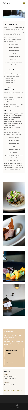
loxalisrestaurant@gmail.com (13, 390)
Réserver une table (11, 352)
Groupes (9, 362)
